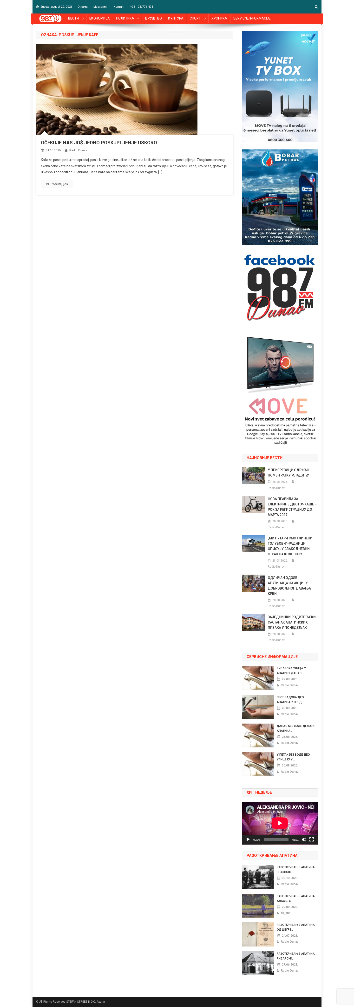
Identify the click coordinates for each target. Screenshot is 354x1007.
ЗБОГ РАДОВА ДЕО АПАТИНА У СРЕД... (290, 700)
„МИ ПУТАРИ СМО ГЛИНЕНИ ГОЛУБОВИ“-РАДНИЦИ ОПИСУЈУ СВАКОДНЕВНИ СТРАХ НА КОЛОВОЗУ (290, 546)
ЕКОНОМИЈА (99, 18)
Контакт (119, 6)
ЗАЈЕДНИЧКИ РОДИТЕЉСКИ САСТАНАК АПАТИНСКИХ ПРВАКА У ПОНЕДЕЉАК (292, 622)
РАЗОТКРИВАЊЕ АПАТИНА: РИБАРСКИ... (296, 956)
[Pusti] (248, 839)
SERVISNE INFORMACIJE (252, 18)
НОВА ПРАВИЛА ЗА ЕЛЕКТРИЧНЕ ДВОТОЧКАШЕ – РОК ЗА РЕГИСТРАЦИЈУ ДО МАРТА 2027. (292, 507)
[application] (280, 823)
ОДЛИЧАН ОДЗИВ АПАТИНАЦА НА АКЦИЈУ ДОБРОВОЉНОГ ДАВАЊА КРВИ (289, 586)
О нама (83, 6)
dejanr (285, 913)
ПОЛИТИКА (125, 18)
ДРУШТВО (153, 18)
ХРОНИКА (219, 18)
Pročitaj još (59, 184)
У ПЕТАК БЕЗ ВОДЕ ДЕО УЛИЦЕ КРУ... (293, 757)
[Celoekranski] (311, 839)
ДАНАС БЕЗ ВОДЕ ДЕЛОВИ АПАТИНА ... (296, 728)
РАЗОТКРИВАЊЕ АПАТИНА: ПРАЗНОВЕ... (296, 870)
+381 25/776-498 (141, 6)
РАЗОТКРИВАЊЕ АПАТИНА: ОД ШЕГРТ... (296, 927)
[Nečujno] (304, 839)
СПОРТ (195, 18)
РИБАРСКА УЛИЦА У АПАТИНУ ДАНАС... (291, 671)
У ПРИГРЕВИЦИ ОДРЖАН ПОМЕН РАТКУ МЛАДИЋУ (288, 472)
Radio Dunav (78, 150)
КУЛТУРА (176, 18)
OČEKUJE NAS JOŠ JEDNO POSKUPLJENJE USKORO (99, 143)
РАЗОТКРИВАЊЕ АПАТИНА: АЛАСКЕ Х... (296, 898)
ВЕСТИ (73, 18)
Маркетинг (100, 6)
